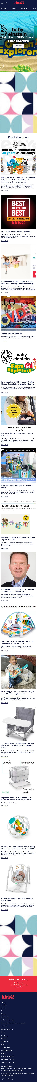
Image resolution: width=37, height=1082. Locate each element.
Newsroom (4, 1011)
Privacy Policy (5, 1017)
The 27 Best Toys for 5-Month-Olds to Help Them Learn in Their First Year (17, 642)
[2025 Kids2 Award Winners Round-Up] (18, 212)
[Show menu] (2, 3)
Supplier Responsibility (7, 1029)
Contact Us (4, 1038)
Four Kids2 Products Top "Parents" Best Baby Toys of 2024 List (18, 538)
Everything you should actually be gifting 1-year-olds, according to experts (18, 693)
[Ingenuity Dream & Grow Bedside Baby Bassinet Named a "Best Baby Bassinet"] (18, 777)
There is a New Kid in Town (11, 333)
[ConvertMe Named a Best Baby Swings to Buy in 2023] (18, 878)
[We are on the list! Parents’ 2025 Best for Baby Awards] (18, 413)
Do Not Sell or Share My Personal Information (13, 1023)
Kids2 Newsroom (18, 137)
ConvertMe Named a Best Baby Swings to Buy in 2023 (17, 900)
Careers (3, 1008)
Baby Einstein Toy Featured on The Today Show (17, 487)
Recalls (3, 1053)
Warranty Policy (5, 1047)
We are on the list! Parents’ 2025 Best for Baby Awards (17, 435)
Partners (3, 1014)
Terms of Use (4, 1026)
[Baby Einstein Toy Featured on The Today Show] (18, 465)
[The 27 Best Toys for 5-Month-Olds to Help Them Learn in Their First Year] (18, 621)
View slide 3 (19, 70)
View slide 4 (21, 70)
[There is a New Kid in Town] (18, 313)
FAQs (2, 1044)
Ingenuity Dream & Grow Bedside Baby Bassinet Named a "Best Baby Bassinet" (16, 799)
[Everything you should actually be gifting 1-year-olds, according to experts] (18, 672)
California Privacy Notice (7, 1020)
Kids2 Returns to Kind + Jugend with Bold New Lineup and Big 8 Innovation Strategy (17, 282)
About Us (3, 1005)
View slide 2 (17, 70)
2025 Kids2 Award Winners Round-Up (16, 232)
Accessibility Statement (7, 1056)
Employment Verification (7, 1059)
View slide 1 (15, 70)
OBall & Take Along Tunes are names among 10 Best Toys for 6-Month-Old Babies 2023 (18, 848)
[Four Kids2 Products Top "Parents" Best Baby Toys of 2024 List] (18, 517)
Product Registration (6, 1050)
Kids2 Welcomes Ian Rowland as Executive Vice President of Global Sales (17, 590)
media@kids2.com (18, 987)
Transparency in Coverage (8, 1062)
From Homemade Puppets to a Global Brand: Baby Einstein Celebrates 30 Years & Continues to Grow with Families (18, 180)
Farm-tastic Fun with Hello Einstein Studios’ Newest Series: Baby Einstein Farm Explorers (18, 383)
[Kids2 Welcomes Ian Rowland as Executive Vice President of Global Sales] (18, 569)
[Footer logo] (7, 996)
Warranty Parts (5, 1041)
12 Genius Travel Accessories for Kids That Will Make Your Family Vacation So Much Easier (17, 746)
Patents (3, 1032)
